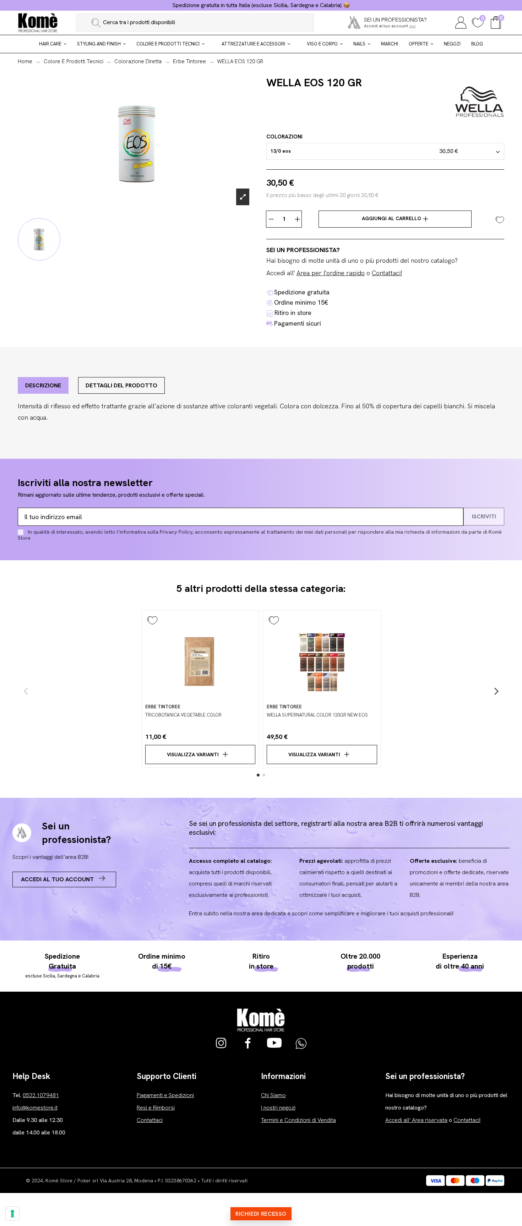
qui (412, 26)
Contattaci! (387, 273)
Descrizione (43, 385)
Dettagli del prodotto (121, 385)
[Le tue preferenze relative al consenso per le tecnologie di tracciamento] (12, 1213)
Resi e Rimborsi (156, 1107)
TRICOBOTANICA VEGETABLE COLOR (183, 715)
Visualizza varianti (193, 754)
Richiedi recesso (261, 1213)
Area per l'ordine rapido (331, 273)
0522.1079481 (41, 1095)
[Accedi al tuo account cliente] (461, 22)
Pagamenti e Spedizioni (165, 1095)
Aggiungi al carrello (392, 218)
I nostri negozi (278, 1107)
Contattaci (150, 1120)
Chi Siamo (273, 1095)
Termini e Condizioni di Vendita (298, 1120)
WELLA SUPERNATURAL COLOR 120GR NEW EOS (317, 715)
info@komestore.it (35, 1107)
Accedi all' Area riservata (416, 1120)
